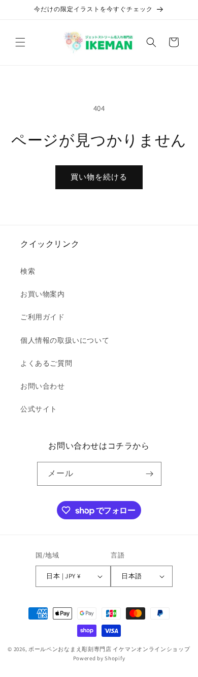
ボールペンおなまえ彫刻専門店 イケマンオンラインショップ (109, 649)
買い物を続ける (99, 177)
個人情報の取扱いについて (64, 340)
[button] (20, 42)
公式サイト (38, 409)
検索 (27, 271)
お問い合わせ (42, 386)
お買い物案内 (42, 294)
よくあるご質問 (46, 363)
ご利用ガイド (42, 316)
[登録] (150, 474)
